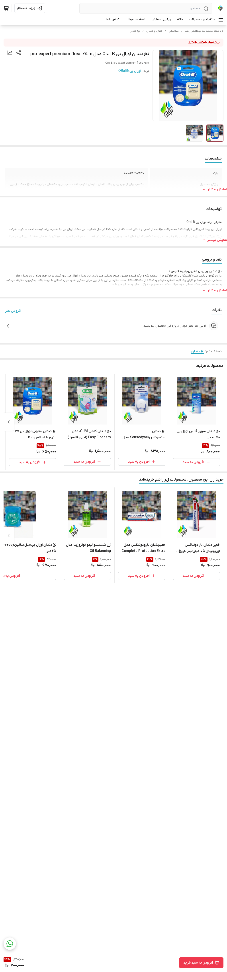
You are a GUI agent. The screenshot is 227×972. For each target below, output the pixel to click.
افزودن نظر (13, 311)
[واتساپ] (10, 943)
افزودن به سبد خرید (198, 962)
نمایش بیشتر (217, 189)
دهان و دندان (154, 31)
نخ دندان (134, 31)
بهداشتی (174, 31)
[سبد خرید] (6, 8)
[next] (8, 422)
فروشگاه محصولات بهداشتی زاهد (204, 31)
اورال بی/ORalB (129, 71)
